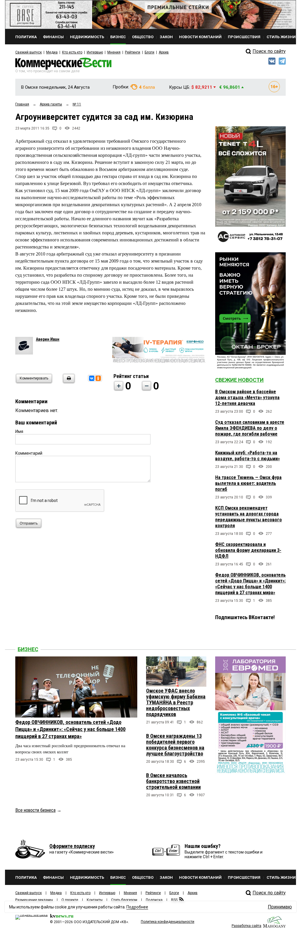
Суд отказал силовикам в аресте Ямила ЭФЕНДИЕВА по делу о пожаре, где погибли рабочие (249, 428)
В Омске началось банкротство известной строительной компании (173, 781)
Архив (164, 52)
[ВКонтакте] (91, 378)
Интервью (95, 52)
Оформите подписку (72, 846)
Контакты (95, 900)
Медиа (52, 52)
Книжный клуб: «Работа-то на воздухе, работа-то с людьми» (247, 455)
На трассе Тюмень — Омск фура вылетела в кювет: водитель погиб (248, 483)
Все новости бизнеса (35, 810)
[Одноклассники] (98, 378)
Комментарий (28, 453)
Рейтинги (132, 52)
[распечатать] (67, 382)
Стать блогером (124, 900)
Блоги (149, 52)
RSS (174, 900)
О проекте (69, 900)
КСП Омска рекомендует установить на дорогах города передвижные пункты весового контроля (248, 516)
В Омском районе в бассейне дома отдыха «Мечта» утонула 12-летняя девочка (247, 397)
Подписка (154, 900)
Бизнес (28, 649)
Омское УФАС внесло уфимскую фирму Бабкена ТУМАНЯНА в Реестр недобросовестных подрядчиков (175, 702)
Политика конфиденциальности (167, 922)
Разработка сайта (246, 926)
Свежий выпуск (28, 52)
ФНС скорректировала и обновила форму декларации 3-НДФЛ (248, 550)
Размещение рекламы (34, 900)
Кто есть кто (72, 52)
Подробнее (137, 907)
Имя (19, 431)
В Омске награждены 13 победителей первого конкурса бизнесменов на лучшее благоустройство (175, 745)
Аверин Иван (47, 339)
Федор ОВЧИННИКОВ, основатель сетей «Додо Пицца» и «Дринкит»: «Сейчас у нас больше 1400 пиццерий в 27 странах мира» (250, 583)
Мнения (114, 52)
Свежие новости (239, 380)
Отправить (29, 523)
